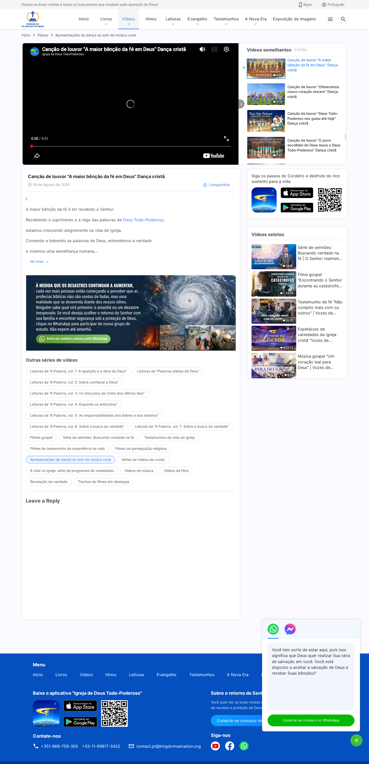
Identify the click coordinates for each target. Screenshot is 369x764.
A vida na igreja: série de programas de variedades (72, 470)
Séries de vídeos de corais (143, 459)
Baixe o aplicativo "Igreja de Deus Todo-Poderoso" (87, 693)
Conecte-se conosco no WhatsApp (311, 720)
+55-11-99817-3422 (101, 746)
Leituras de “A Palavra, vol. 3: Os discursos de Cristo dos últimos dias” (87, 393)
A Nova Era (256, 18)
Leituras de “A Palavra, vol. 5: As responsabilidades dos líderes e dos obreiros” (94, 415)
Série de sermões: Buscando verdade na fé (98, 437)
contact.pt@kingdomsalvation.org (168, 746)
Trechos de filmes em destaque (103, 481)
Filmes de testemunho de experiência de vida (67, 448)
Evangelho (197, 18)
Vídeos (128, 18)
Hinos (151, 18)
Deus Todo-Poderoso (143, 219)
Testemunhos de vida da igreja (169, 437)
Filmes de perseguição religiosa (141, 448)
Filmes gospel (41, 437)
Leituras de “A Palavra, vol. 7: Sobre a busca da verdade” (182, 426)
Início (84, 18)
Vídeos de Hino (176, 470)
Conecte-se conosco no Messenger (250, 720)
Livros (106, 18)
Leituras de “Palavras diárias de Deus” (168, 371)
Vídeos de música (139, 470)
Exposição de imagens (294, 18)
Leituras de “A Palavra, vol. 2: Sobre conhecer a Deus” (74, 382)
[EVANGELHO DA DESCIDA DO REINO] (36, 19)
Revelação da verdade (48, 481)
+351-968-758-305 (59, 746)
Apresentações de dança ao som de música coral (95, 35)
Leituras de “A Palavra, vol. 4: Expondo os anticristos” (73, 404)
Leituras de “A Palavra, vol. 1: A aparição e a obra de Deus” (78, 371)
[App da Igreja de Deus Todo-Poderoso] (264, 199)
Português (336, 4)
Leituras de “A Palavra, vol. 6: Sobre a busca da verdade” (77, 426)
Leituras (173, 18)
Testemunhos (226, 18)
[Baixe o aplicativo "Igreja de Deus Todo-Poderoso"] (46, 713)
